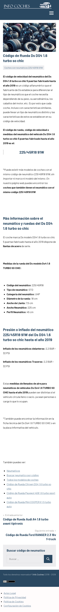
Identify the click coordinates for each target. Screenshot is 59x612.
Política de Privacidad (15, 597)
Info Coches (38, 574)
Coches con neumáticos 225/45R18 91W (23, 67)
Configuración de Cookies (17, 605)
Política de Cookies (14, 601)
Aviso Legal (10, 593)
